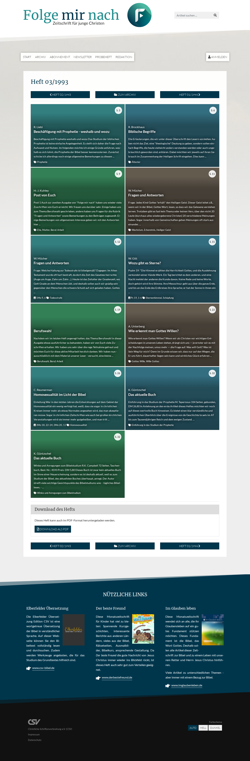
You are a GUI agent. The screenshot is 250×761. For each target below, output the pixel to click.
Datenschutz (34, 739)
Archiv (40, 57)
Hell (203, 727)
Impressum (34, 734)
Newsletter (83, 57)
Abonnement (60, 57)
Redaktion (123, 57)
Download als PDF (54, 529)
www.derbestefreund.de (117, 677)
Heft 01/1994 (188, 94)
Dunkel (215, 727)
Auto (193, 727)
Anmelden (219, 57)
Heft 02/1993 (61, 94)
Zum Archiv (126, 94)
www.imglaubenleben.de (186, 685)
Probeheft (103, 57)
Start (27, 57)
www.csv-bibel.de (43, 667)
